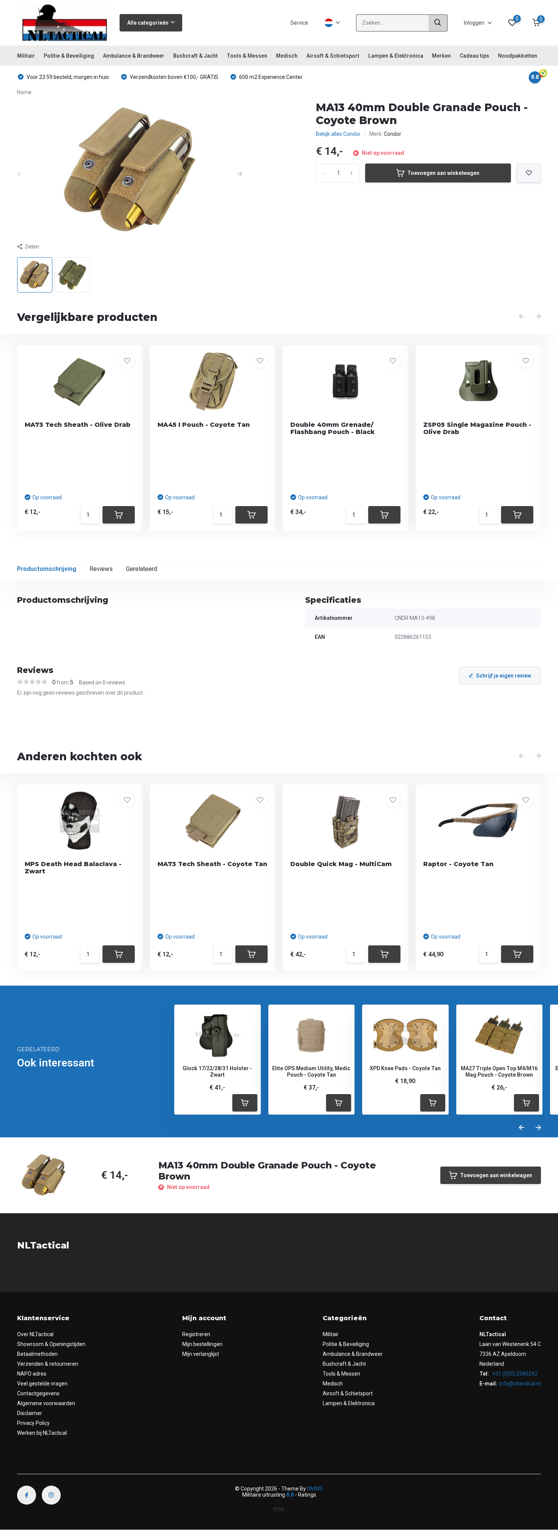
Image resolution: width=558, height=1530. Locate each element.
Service (299, 23)
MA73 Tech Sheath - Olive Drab (78, 424)
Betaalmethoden (37, 1354)
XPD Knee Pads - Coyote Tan (405, 1068)
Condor (392, 134)
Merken (441, 56)
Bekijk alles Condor (338, 134)
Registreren (196, 1334)
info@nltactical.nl (520, 1384)
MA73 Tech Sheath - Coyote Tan (212, 864)
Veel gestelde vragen (42, 1384)
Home (24, 92)
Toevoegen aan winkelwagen (443, 173)
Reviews (101, 568)
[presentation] (19, 174)
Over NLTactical (35, 1334)
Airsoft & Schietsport (332, 56)
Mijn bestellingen (202, 1344)
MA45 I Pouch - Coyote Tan (204, 424)
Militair (26, 56)
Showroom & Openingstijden (51, 1344)
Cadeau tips (474, 56)
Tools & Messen (247, 56)
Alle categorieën (148, 23)
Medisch (287, 56)
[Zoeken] (438, 22)
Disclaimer (29, 1413)
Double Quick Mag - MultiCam (341, 864)
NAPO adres (31, 1374)
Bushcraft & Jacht (195, 56)
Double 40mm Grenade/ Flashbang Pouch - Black (332, 428)
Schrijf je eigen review (503, 676)
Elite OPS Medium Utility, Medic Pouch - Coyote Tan (311, 1071)
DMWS (315, 1489)
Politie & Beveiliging (69, 56)
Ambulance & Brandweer (133, 56)
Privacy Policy (33, 1423)
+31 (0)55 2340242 (514, 1374)
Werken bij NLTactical (42, 1433)
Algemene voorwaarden (46, 1403)
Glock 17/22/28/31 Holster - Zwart (217, 1071)
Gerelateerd (141, 568)
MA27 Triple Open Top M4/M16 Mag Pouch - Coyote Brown (499, 1071)
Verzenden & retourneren (47, 1364)
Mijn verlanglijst (200, 1354)
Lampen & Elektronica (395, 56)
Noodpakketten (517, 56)
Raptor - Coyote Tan (458, 864)
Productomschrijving (46, 568)
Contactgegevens (38, 1393)
